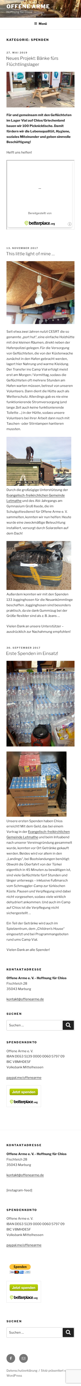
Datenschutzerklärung (21, 1370)
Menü (43, 23)
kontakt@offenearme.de (25, 999)
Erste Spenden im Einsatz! (32, 653)
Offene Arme (28, 6)
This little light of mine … (30, 253)
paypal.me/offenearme (23, 1078)
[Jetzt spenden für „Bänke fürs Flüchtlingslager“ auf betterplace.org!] (23, 1106)
